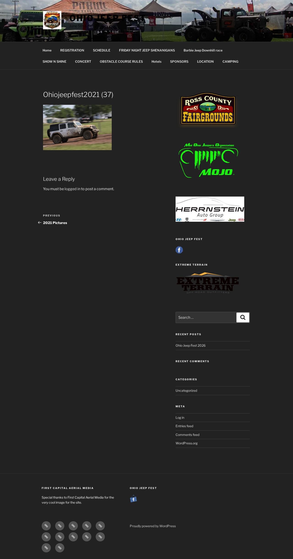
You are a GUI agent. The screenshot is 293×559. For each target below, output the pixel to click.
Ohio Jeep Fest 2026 (191, 345)
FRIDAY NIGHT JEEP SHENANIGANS (147, 50)
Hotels (156, 61)
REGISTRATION (72, 50)
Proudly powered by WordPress (153, 526)
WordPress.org (187, 443)
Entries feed (184, 426)
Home (47, 50)
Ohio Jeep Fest (107, 18)
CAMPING (230, 61)
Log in (180, 417)
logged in (72, 189)
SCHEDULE (101, 50)
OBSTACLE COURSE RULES (121, 61)
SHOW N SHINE (54, 61)
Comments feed (187, 435)
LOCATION (205, 61)
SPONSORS (179, 61)
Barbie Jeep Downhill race (203, 50)
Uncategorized (186, 390)
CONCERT (83, 61)
